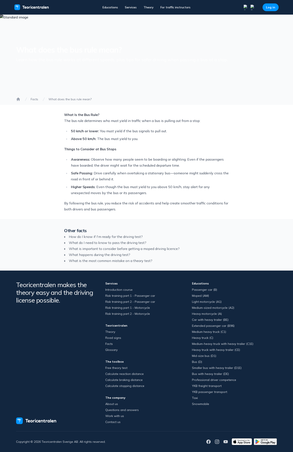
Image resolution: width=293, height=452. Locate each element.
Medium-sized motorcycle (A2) (213, 308)
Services (131, 7)
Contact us (113, 422)
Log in (270, 7)
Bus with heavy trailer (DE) (210, 374)
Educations (110, 7)
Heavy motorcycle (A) (207, 314)
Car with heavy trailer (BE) (210, 320)
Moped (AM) (200, 296)
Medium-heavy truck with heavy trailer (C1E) (222, 344)
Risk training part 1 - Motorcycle (127, 308)
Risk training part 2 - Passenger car (130, 302)
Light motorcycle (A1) (207, 302)
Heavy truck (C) (202, 338)
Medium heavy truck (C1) (209, 332)
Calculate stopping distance (124, 386)
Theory (148, 7)
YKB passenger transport (209, 392)
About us (111, 404)
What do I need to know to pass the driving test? (107, 242)
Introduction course (119, 290)
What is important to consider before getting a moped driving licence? (124, 249)
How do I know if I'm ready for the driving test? (106, 236)
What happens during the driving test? (99, 255)
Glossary (111, 350)
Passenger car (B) (204, 290)
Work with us (114, 416)
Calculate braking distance (124, 380)
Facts (34, 99)
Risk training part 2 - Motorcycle (127, 314)
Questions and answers (122, 410)
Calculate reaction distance (124, 374)
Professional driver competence (214, 380)
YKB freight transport (207, 386)
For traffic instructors (175, 7)
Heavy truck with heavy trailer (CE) (216, 350)
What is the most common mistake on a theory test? (110, 261)
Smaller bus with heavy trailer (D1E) (217, 368)
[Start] (18, 99)
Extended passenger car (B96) (213, 326)
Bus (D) (197, 362)
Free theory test (116, 368)
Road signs (113, 338)
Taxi (195, 398)
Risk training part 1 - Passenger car (130, 296)
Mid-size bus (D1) (204, 356)
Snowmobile (200, 404)
